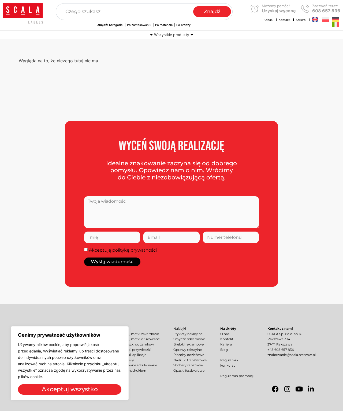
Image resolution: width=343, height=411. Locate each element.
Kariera (300, 20)
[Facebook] (275, 389)
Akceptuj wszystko (70, 389)
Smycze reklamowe (189, 339)
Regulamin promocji (236, 376)
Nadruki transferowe (190, 360)
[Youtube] (299, 389)
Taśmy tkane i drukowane (136, 365)
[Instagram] (287, 389)
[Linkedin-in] (311, 389)
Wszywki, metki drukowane (137, 339)
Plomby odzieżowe (188, 355)
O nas (268, 20)
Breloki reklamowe (188, 344)
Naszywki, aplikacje (130, 355)
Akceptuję (123, 250)
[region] (70, 363)
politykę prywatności (134, 250)
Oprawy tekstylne (187, 350)
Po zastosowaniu (139, 25)
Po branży (183, 25)
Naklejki (179, 329)
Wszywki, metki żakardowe (137, 334)
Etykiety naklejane (188, 334)
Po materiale (164, 25)
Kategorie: (116, 25)
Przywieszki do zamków (134, 344)
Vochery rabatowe (188, 365)
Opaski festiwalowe (188, 370)
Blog (224, 350)
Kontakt (284, 20)
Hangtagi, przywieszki (133, 350)
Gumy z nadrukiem (130, 370)
